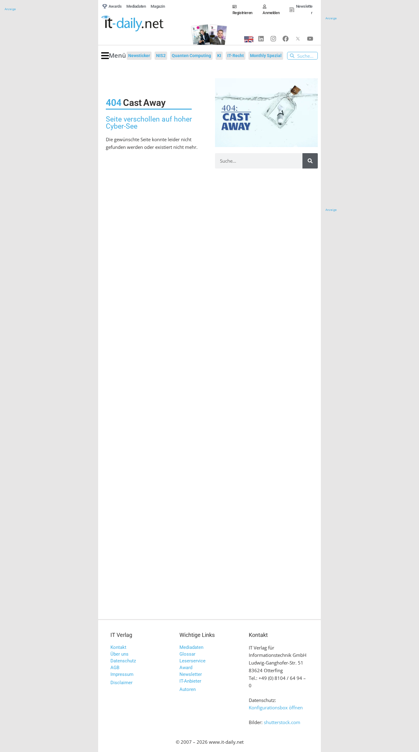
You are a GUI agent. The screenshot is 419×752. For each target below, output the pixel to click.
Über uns (119, 654)
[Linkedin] (261, 39)
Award (185, 667)
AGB (114, 667)
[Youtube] (310, 39)
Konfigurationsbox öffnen (276, 707)
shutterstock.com (282, 722)
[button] (113, 55)
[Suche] (310, 161)
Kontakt (118, 647)
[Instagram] (273, 39)
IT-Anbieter (190, 681)
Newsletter (190, 674)
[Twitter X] (298, 39)
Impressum (121, 674)
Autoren (187, 689)
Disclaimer (121, 682)
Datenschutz (123, 661)
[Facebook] (285, 39)
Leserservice (192, 661)
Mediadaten (191, 647)
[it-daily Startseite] (142, 24)
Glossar (187, 654)
